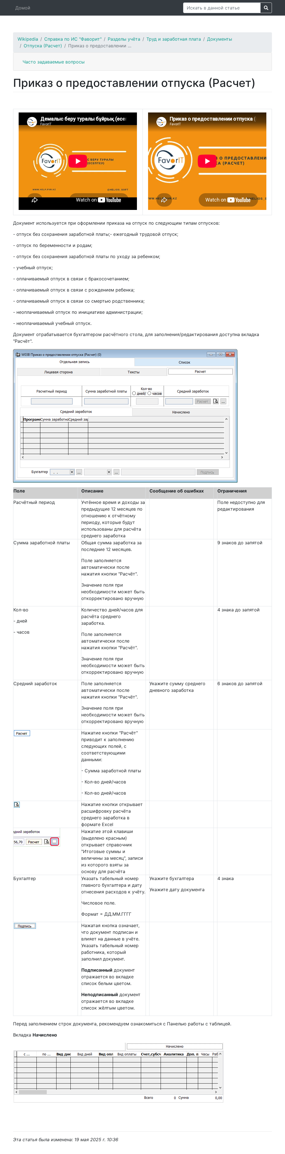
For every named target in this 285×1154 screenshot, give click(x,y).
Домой (22, 8)
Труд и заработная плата (173, 39)
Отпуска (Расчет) (43, 45)
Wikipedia (28, 39)
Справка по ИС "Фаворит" (73, 39)
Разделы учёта (124, 39)
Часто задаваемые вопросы (54, 62)
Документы (219, 39)
